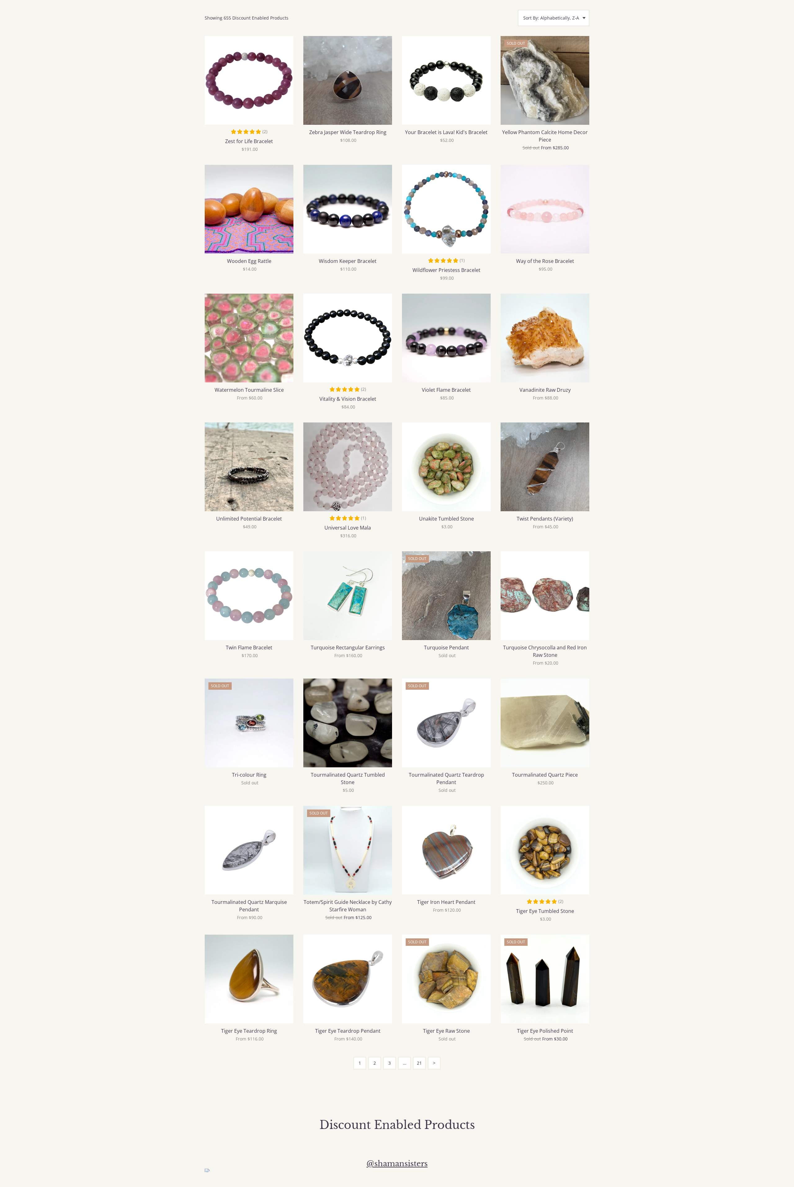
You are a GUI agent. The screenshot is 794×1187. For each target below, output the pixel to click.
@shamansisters (397, 1163)
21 (419, 1063)
